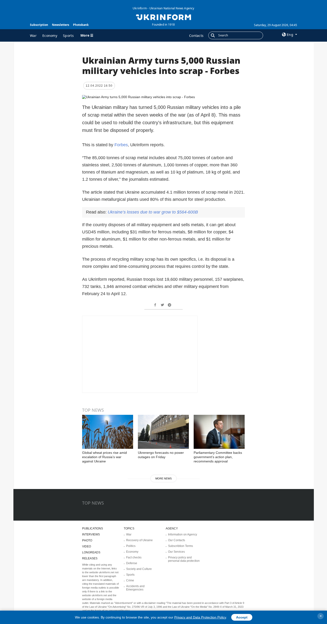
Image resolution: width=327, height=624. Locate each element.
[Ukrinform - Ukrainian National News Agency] (163, 16)
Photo (87, 540)
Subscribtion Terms (180, 546)
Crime (130, 580)
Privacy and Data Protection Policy (200, 617)
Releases (89, 558)
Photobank (81, 25)
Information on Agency (182, 534)
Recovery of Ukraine (139, 540)
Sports (68, 35)
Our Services (176, 551)
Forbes (121, 144)
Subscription (39, 25)
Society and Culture (139, 569)
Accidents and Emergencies (135, 588)
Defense (131, 563)
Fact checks (133, 557)
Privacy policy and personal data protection (184, 559)
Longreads (91, 552)
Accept (242, 617)
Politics (130, 546)
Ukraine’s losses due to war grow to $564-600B (153, 212)
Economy (49, 35)
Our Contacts (176, 540)
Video (86, 546)
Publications (92, 528)
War (33, 35)
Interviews (91, 534)
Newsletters (60, 25)
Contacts (196, 35)
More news (163, 478)
